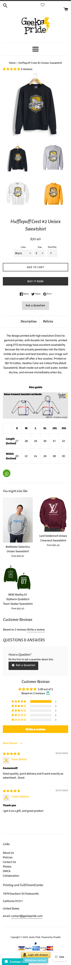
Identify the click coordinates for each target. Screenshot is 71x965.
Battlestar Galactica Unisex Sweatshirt (18, 548)
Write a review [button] (35, 729)
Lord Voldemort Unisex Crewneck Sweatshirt (53, 538)
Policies (48, 321)
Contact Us (9, 862)
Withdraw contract (35, 960)
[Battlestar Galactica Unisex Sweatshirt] (18, 519)
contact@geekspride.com (27, 916)
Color (23, 247)
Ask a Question (35, 305)
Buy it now (35, 281)
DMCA (6, 871)
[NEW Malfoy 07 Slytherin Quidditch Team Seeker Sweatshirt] (18, 577)
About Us (8, 853)
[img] (11, 753)
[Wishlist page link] (42, 5)
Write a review (36, 629)
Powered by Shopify (51, 937)
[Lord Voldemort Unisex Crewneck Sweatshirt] (53, 514)
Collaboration (11, 875)
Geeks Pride (34, 937)
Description (29, 321)
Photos (7, 866)
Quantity (52, 247)
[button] (12, 69)
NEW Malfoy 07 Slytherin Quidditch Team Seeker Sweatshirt (18, 599)
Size (40, 247)
